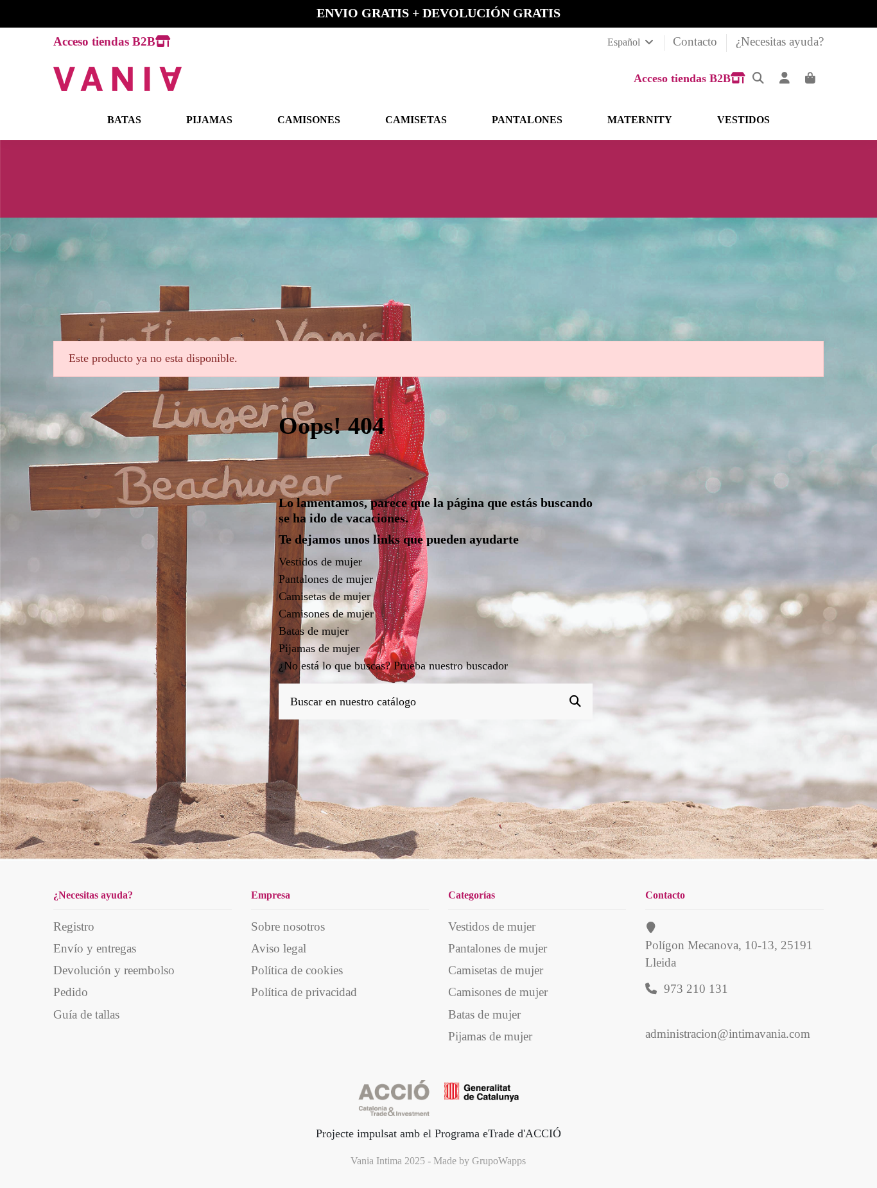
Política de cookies (297, 970)
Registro (73, 926)
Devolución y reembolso (114, 970)
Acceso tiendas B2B (104, 41)
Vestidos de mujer (320, 561)
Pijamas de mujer (319, 648)
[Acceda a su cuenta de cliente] (784, 78)
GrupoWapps (499, 1160)
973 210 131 (696, 988)
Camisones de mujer (326, 613)
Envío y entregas (94, 948)
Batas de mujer (314, 630)
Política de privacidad (304, 992)
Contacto (696, 41)
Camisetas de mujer (324, 596)
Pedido (70, 992)
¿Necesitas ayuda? (780, 41)
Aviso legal (278, 948)
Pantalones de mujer (326, 578)
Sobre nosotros (288, 926)
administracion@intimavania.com (727, 1033)
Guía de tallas (86, 1014)
